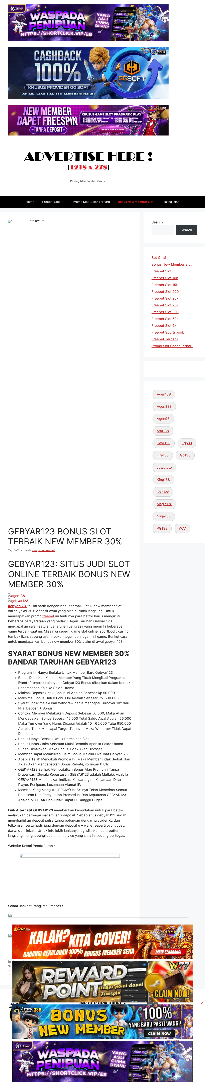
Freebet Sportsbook (168, 332)
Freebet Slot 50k (165, 319)
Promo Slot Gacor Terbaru (91, 202)
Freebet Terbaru (165, 339)
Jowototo (164, 467)
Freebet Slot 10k (165, 278)
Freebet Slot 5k (164, 326)
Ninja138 (164, 516)
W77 (182, 528)
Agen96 (163, 419)
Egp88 (187, 443)
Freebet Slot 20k (165, 298)
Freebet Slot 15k (165, 285)
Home (30, 202)
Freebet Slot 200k (166, 292)
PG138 (162, 528)
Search (157, 222)
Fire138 (163, 455)
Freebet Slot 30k (165, 312)
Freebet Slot (51, 202)
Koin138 (163, 492)
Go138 (185, 455)
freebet (48, 616)
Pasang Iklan (170, 202)
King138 (163, 480)
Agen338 (164, 406)
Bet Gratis (160, 258)
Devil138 (163, 443)
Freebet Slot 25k (165, 305)
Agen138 (164, 394)
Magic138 (164, 504)
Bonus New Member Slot (136, 202)
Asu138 (163, 431)
